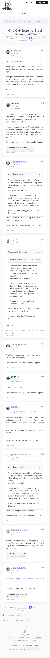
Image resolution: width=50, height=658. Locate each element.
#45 (42, 344)
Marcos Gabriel (13, 596)
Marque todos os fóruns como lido (25, 645)
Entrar (29, 2)
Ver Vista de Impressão (13, 615)
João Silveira (18, 568)
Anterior (9, 38)
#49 (42, 529)
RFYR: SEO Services (27, 638)
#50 (42, 567)
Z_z (32, 150)
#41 (42, 50)
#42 (42, 103)
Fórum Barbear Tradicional (22, 21)
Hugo (10, 150)
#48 (42, 454)
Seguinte (21, 41)
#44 (42, 239)
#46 (42, 376)
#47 (42, 406)
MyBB (23, 640)
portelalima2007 (24, 150)
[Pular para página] (31, 40)
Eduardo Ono (18, 530)
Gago (14, 406)
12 (44, 38)
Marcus (15, 50)
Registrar (42, 2)
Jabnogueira (18, 161)
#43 (42, 161)
